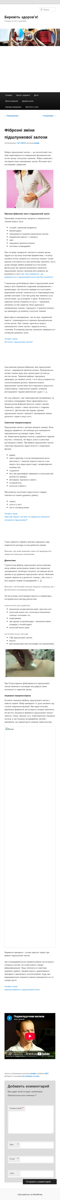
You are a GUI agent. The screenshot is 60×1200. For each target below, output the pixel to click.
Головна (8, 95)
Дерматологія (27, 101)
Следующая (49, 115)
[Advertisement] (30, 69)
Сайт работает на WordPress (30, 1194)
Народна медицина (13, 107)
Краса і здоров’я (23, 95)
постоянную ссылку (30, 1076)
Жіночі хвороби (11, 101)
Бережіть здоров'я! (21, 16)
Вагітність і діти (32, 107)
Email (14, 1158)
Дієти (36, 95)
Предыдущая (11, 115)
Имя (14, 1144)
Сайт (12, 1173)
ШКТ (46, 1073)
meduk (36, 143)
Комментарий (16, 1108)
